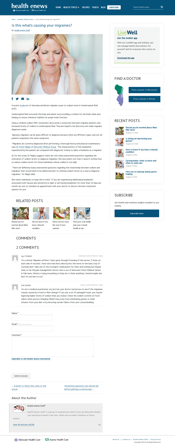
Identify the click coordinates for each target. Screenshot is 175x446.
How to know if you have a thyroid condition (40, 224)
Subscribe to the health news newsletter (31, 358)
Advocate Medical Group (25, 19)
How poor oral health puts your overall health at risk (82, 224)
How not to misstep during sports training (141, 173)
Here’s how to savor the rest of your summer (61, 224)
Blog (103, 7)
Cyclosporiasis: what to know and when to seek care (141, 161)
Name (15, 313)
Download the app (125, 57)
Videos (95, 7)
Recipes (86, 7)
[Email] (99, 424)
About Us (116, 439)
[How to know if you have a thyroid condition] (41, 213)
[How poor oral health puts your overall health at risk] (82, 213)
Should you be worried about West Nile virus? (20, 224)
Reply (101, 256)
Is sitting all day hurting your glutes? (139, 139)
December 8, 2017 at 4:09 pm (88, 256)
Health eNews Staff (140, 439)
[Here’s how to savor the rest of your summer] (61, 213)
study (22, 105)
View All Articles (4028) (23, 424)
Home (58, 7)
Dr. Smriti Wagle (23, 146)
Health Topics (70, 7)
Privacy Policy (156, 439)
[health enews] (30, 7)
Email (21, 324)
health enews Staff (22, 30)
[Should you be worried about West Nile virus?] (20, 213)
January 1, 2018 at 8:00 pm (89, 285)
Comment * (17, 335)
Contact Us (126, 439)
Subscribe (114, 7)
